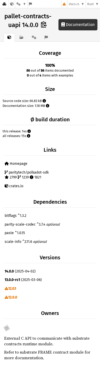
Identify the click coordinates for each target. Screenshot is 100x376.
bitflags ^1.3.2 (15, 215)
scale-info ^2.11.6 (26, 242)
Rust (90, 4)
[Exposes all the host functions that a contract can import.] (12, 4)
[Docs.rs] (4, 4)
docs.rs (74, 4)
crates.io (15, 186)
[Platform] (21, 4)
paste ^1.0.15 (15, 233)
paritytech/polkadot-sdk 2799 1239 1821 (28, 175)
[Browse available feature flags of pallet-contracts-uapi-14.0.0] (30, 4)
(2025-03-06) (23, 280)
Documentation (80, 24)
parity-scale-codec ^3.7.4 (32, 224)
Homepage (18, 163)
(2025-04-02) (20, 271)
